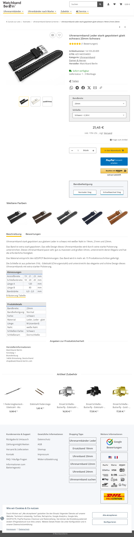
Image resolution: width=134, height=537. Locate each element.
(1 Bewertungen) (89, 43)
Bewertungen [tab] (33, 234)
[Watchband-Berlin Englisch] (110, 457)
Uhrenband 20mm (83, 456)
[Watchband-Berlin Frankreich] (117, 457)
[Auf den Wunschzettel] (59, 35)
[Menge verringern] (72, 150)
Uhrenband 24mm (83, 471)
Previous (11, 217)
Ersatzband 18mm (83, 448)
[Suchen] (100, 4)
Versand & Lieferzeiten (17, 449)
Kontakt (10, 454)
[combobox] (99, 103)
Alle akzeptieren (110, 515)
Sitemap (42, 449)
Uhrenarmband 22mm (82, 463)
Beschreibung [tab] (13, 234)
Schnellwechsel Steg (112, 192)
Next (123, 217)
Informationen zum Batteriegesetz (15, 466)
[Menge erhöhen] (93, 150)
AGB (40, 444)
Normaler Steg (84, 192)
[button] (74, 81)
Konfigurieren (110, 522)
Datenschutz (24, 529)
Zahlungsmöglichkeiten (17, 444)
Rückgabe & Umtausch (17, 439)
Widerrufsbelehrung (48, 459)
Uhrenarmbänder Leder (82, 440)
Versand (108, 133)
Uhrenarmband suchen (83, 479)
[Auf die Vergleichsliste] (52, 35)
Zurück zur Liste (14, 21)
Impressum (11, 529)
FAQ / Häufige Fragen (16, 459)
